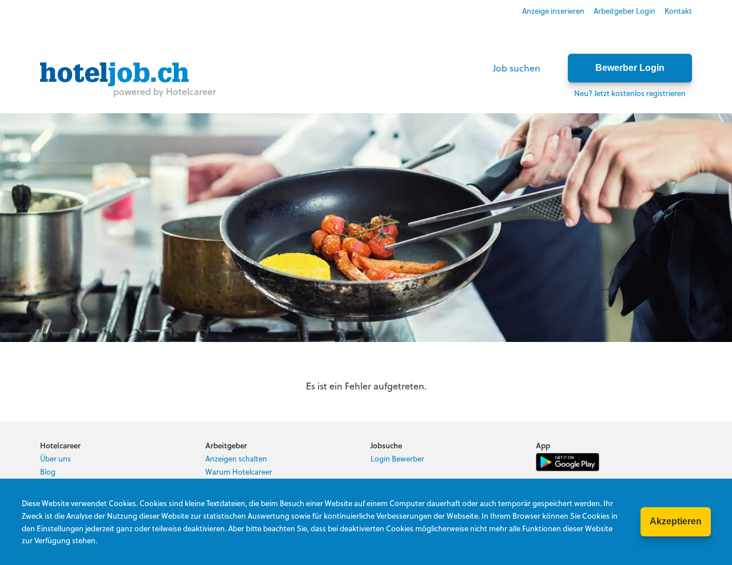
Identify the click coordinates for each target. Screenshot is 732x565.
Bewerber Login (630, 68)
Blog (47, 471)
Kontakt (678, 10)
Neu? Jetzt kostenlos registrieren (630, 92)
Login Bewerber (397, 458)
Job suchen (516, 67)
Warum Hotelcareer (238, 471)
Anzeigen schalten (236, 458)
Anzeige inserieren (553, 10)
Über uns (55, 458)
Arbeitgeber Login (624, 10)
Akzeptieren (676, 521)
